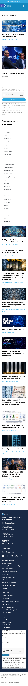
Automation (7, 132)
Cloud (5, 135)
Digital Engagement (9, 164)
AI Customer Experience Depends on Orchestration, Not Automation (13, 353)
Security (6, 212)
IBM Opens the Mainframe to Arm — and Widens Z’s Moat (12, 241)
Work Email (5, 76)
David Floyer (5, 39)
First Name (5, 82)
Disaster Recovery (8, 167)
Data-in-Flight (7, 154)
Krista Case (5, 430)
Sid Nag (4, 332)
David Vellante (5, 244)
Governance (7, 186)
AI (4, 129)
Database (6, 158)
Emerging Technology (9, 177)
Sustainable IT (7, 221)
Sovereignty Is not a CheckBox (13, 449)
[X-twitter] (7, 556)
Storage (6, 218)
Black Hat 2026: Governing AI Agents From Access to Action (13, 427)
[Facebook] (16, 556)
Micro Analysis (7, 199)
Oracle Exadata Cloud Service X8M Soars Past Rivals (13, 35)
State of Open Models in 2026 (13, 330)
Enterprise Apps (8, 173)
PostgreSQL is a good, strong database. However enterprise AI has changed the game (13, 402)
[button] (2, 5)
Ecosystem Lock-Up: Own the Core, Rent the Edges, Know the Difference (13, 305)
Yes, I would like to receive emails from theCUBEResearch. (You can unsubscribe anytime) (13, 90)
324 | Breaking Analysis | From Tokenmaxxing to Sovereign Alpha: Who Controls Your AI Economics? (13, 276)
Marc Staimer (5, 407)
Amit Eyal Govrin (6, 255)
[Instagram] (21, 556)
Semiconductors (8, 215)
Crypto (5, 145)
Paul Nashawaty (6, 358)
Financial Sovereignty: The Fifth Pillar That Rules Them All (13, 378)
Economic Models (8, 170)
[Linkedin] (12, 556)
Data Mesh (6, 161)
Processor (6, 208)
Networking (7, 202)
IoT (4, 193)
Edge (5, 180)
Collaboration (7, 138)
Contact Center (8, 142)
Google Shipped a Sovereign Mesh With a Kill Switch (12, 251)
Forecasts (6, 183)
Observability (7, 205)
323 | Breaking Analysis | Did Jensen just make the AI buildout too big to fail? (12, 474)
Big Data (6, 148)
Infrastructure (7, 189)
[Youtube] (3, 556)
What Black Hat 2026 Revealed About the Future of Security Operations (13, 499)
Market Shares (7, 196)
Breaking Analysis (8, 151)
